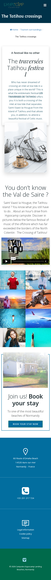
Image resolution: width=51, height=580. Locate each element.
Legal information (25, 529)
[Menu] (45, 5)
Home (15, 29)
